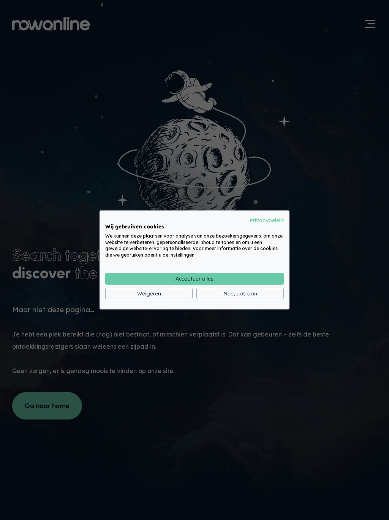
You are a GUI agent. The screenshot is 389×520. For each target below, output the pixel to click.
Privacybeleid (267, 220)
